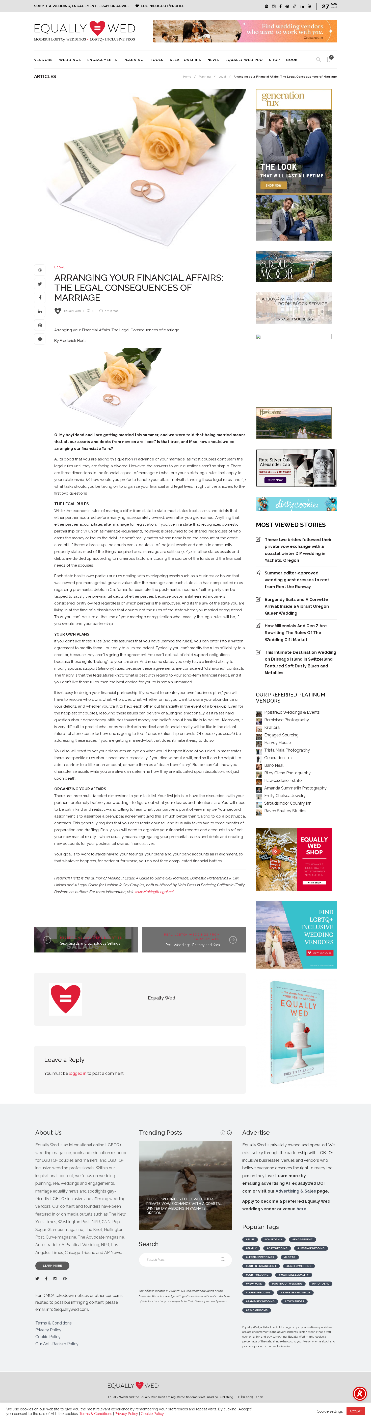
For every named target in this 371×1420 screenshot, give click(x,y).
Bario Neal (273, 765)
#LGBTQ (290, 1257)
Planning (133, 60)
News (213, 60)
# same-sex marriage (295, 1292)
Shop (274, 60)
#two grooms (257, 1310)
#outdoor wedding (287, 1283)
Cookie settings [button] (330, 1411)
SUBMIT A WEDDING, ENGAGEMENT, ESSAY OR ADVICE (81, 6)
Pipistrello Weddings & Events (292, 712)
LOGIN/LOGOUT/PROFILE (162, 6)
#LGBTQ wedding (298, 1266)
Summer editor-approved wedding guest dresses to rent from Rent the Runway (297, 580)
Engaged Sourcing (281, 735)
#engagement (302, 1239)
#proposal (320, 1283)
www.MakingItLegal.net (154, 892)
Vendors (43, 60)
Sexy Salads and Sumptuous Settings (90, 943)
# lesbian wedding (311, 1248)
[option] (185, 1185)
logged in (77, 1073)
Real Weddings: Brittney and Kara (193, 945)
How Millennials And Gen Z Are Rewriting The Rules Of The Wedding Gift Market (296, 632)
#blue (250, 1239)
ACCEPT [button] (356, 1411)
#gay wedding (277, 1248)
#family (251, 1248)
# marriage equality (294, 1274)
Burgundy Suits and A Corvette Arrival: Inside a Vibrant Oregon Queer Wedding (297, 606)
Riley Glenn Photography (287, 773)
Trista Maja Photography (287, 750)
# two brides (294, 1301)
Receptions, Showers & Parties (91, 937)
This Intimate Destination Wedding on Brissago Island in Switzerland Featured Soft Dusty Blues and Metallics (300, 663)
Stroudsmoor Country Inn (287, 803)
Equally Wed (72, 311)
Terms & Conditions (53, 1323)
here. (302, 1208)
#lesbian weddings (260, 1257)
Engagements (102, 60)
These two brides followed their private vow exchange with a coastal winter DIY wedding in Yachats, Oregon (298, 550)
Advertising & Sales (296, 1191)
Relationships (185, 60)
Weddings (70, 60)
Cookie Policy (48, 1336)
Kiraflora (272, 727)
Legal (222, 76)
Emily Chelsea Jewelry (285, 795)
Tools (157, 60)
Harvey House (277, 742)
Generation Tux (278, 757)
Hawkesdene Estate (283, 780)
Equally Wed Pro (244, 60)
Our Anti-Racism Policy (56, 1343)
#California (273, 1239)
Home (187, 76)
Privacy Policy (48, 1330)
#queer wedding (258, 1292)
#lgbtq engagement (261, 1266)
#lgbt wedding (257, 1274)
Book (292, 60)
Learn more (52, 1265)
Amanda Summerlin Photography (295, 788)
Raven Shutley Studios (285, 810)
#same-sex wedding (260, 1301)
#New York (254, 1283)
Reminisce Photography (286, 719)
